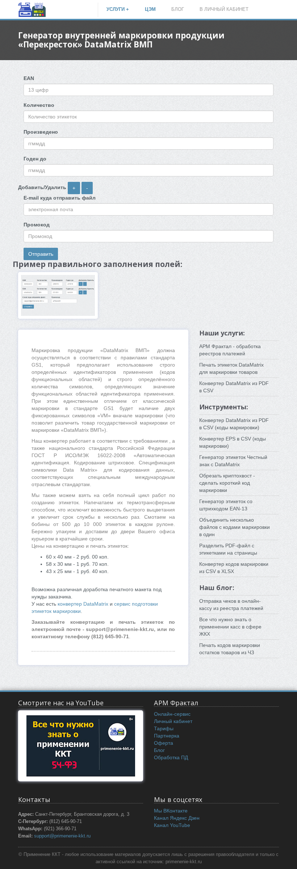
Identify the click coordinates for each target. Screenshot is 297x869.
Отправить (40, 254)
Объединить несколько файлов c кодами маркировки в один (234, 527)
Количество (39, 105)
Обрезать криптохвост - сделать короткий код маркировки (227, 483)
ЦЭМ (150, 9)
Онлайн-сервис (172, 714)
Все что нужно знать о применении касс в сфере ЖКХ (230, 627)
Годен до (35, 159)
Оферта (163, 743)
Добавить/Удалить (42, 187)
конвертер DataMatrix (84, 604)
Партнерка (166, 736)
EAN (29, 78)
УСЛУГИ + (117, 9)
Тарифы (163, 728)
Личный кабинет (173, 721)
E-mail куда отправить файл (60, 198)
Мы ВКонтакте (171, 811)
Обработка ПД (171, 757)
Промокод (37, 224)
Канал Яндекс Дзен (177, 818)
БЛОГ (177, 9)
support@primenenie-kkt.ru (62, 836)
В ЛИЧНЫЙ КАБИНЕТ (224, 9)
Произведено (41, 132)
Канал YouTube (172, 825)
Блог (159, 750)
